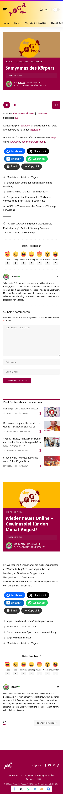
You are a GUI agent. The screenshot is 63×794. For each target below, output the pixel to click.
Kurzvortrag (45, 223)
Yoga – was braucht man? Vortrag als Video (30, 621)
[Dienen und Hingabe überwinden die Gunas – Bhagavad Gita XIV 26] (52, 426)
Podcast (10, 62)
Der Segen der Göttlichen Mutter (20, 408)
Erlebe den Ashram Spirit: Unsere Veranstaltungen (33, 632)
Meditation (35, 129)
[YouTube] (49, 765)
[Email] (41, 789)
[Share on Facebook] (14, 789)
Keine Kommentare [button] (48, 723)
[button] (6, 9)
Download (42, 113)
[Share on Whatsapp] (28, 789)
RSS (16, 117)
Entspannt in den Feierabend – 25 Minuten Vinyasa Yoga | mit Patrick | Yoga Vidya (27, 198)
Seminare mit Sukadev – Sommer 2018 (27, 191)
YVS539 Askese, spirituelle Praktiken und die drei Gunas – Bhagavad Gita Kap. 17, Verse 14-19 (22, 442)
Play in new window (23, 113)
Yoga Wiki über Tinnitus (19, 637)
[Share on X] (21, 789)
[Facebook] (45, 765)
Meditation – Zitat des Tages (22, 177)
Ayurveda (15, 141)
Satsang (34, 228)
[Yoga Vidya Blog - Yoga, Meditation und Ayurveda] (17, 9)
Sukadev (20, 62)
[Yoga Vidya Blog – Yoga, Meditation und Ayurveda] (7, 765)
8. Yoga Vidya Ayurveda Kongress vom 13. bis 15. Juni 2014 (20, 459)
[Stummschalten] (56, 105)
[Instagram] (54, 765)
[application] (31, 104)
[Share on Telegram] (35, 789)
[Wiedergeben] (6, 105)
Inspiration (32, 223)
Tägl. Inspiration (34, 62)
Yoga (53, 137)
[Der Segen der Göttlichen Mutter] (52, 412)
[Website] (58, 277)
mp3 (17, 228)
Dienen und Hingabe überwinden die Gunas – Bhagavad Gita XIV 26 (22, 424)
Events (9, 512)
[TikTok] (58, 765)
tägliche (25, 232)
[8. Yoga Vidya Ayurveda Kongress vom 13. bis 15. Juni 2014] (52, 461)
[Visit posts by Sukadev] (9, 84)
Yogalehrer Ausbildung (33, 141)
